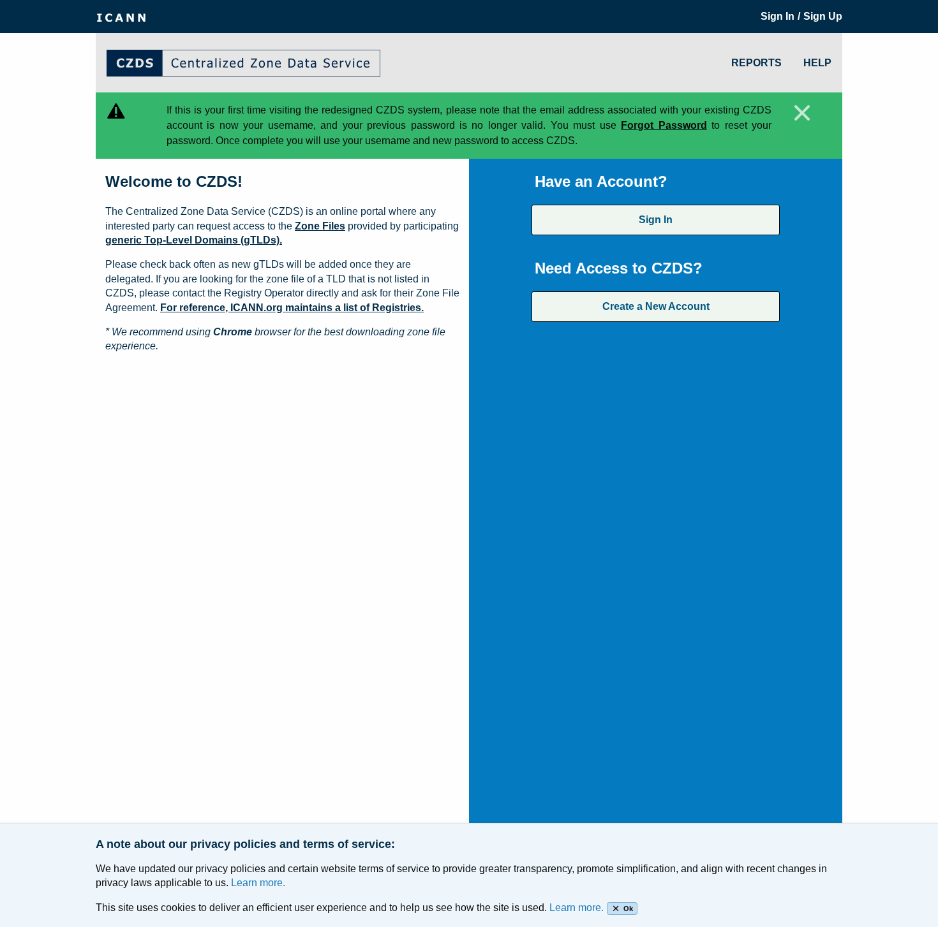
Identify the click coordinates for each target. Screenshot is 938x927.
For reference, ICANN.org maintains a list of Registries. (292, 307)
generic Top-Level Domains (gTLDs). (193, 240)
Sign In (656, 219)
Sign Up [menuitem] (822, 16)
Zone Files (320, 226)
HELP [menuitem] (817, 62)
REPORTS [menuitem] (756, 62)
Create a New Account (656, 306)
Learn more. (258, 882)
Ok (628, 908)
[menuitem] (121, 16)
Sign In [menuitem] (777, 16)
